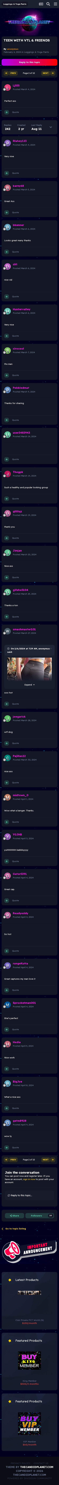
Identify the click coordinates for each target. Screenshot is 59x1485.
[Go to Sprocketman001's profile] (7, 1005)
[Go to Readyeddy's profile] (7, 915)
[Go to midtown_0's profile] (7, 797)
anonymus (44, 648)
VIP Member (29, 1441)
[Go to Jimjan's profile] (7, 552)
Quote (15, 112)
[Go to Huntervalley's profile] (7, 311)
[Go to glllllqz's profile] (7, 513)
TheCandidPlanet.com (36, 1467)
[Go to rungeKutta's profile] (7, 965)
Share (15, 1215)
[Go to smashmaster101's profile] (7, 631)
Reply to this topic (29, 62)
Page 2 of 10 (29, 73)
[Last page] (52, 73)
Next (46, 73)
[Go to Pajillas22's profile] (7, 758)
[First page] (6, 73)
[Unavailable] (29, 669)
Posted (24, 89)
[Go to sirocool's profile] (7, 350)
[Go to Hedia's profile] (7, 1044)
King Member (30, 1381)
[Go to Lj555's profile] (7, 87)
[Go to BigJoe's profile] (7, 1083)
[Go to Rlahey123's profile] (7, 143)
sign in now (29, 1179)
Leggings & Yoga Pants (36, 52)
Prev (13, 73)
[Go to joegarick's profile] (7, 718)
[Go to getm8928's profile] (7, 1123)
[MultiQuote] (6, 112)
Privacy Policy (20, 1463)
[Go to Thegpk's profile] (7, 474)
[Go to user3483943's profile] (7, 434)
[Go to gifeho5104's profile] (7, 592)
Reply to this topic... (21, 1195)
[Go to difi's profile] (7, 266)
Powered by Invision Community (29, 1478)
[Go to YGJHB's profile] (7, 836)
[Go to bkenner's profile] (7, 227)
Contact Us (41, 1463)
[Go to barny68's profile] (7, 187)
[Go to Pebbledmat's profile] (7, 390)
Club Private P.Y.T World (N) (29, 1320)
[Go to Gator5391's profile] (7, 876)
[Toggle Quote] (8, 648)
